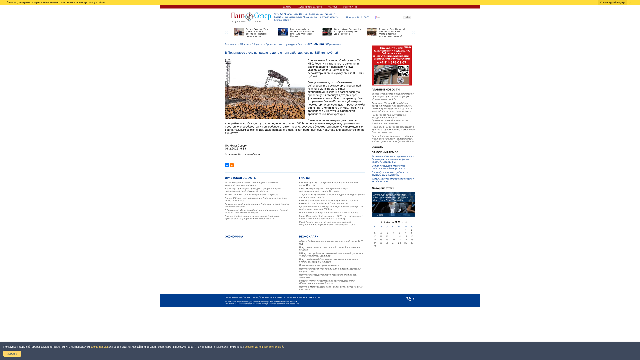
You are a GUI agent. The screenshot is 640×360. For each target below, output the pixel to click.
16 (412, 236)
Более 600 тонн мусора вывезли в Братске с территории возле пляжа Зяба (256, 199)
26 (387, 243)
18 (381, 239)
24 (375, 243)
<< (380, 222)
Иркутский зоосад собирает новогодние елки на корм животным (328, 275)
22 (405, 239)
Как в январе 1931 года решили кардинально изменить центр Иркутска (328, 183)
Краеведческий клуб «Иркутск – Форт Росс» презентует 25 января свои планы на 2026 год (331, 207)
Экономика (315, 44)
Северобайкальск (293, 17)
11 (381, 236)
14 (399, 236)
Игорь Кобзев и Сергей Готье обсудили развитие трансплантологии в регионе (251, 183)
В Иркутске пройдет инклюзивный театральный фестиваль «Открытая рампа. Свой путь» (331, 254)
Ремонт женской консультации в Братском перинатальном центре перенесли (257, 205)
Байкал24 (287, 7)
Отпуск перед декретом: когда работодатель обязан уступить (388, 167)
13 (393, 236)
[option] (254, 32)
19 (387, 239)
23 (411, 239)
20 (393, 239)
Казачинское (310, 17)
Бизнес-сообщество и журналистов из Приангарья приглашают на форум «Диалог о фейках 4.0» (252, 217)
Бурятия (278, 20)
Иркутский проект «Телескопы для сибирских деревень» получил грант (330, 269)
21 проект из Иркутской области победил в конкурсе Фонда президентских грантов (331, 195)
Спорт (301, 44)
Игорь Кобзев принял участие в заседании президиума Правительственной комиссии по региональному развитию (390, 119)
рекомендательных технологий (264, 346)
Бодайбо (278, 17)
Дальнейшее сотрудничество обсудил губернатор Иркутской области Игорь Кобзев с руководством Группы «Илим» (393, 139)
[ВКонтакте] (227, 165)
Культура (290, 44)
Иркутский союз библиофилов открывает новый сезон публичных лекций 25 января (328, 260)
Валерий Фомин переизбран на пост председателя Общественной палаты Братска (326, 281)
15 (405, 236)
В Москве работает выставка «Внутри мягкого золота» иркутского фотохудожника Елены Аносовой (328, 201)
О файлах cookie (249, 297)
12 (387, 236)
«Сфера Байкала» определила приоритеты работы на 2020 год (331, 242)
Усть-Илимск (300, 14)
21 (399, 239)
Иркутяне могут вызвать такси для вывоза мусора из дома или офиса (330, 287)
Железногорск (316, 14)
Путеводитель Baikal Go (310, 7)
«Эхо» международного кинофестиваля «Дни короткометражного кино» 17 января (323, 189)
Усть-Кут (278, 14)
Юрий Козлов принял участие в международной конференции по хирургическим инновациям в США (327, 223)
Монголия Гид (350, 7)
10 (375, 236)
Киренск (329, 14)
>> (406, 222)
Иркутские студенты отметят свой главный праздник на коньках (329, 248)
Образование (333, 44)
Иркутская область (328, 17)
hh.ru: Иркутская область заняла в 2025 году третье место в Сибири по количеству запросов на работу (332, 217)
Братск (288, 14)
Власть (245, 44)
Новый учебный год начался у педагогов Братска (251, 194)
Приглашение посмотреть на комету (319, 265)
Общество (257, 44)
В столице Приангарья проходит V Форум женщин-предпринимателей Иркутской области (253, 189)
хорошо (12, 353)
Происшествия (274, 44)
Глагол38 (332, 7)
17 (375, 239)
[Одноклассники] (232, 165)
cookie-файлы (99, 346)
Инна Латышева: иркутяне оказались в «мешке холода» (329, 212)
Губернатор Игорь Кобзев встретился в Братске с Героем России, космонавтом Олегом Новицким (393, 130)
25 (381, 243)
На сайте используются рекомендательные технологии (290, 297)
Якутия (287, 20)
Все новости (232, 44)
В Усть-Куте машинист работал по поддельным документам (390, 173)
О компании (231, 297)
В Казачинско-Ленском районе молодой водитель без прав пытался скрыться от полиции (257, 211)
